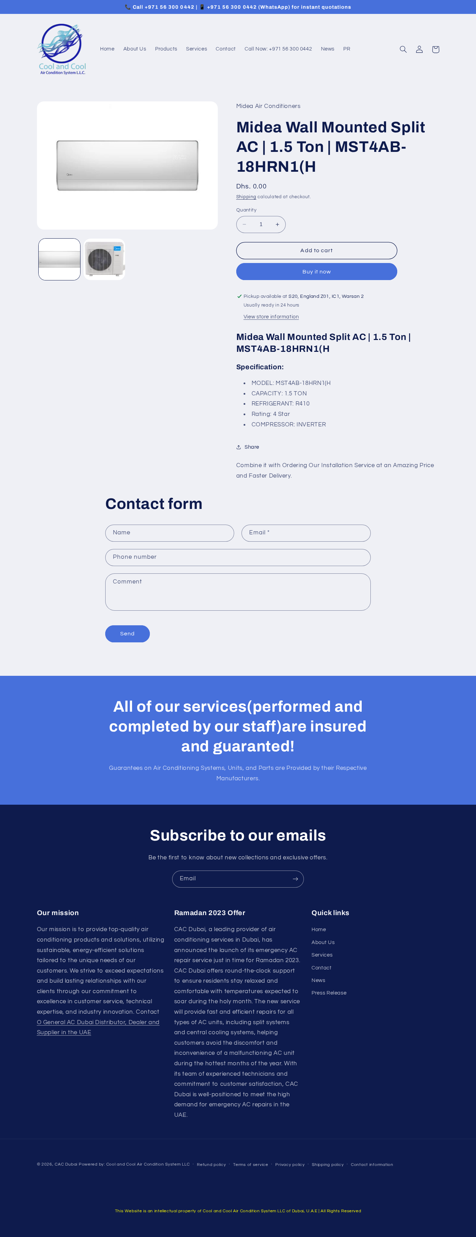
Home (319, 929)
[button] (404, 49)
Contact (321, 968)
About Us (323, 942)
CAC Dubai (66, 1164)
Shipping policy (328, 1165)
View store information (271, 316)
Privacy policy (290, 1165)
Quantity (246, 210)
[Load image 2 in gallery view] (104, 259)
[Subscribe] (295, 879)
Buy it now (316, 272)
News (318, 980)
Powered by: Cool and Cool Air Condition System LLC (134, 1164)
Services (322, 955)
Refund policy (211, 1165)
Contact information (372, 1165)
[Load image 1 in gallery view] (59, 259)
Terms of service (250, 1165)
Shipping (246, 197)
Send (127, 633)
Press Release (329, 993)
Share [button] (252, 447)
